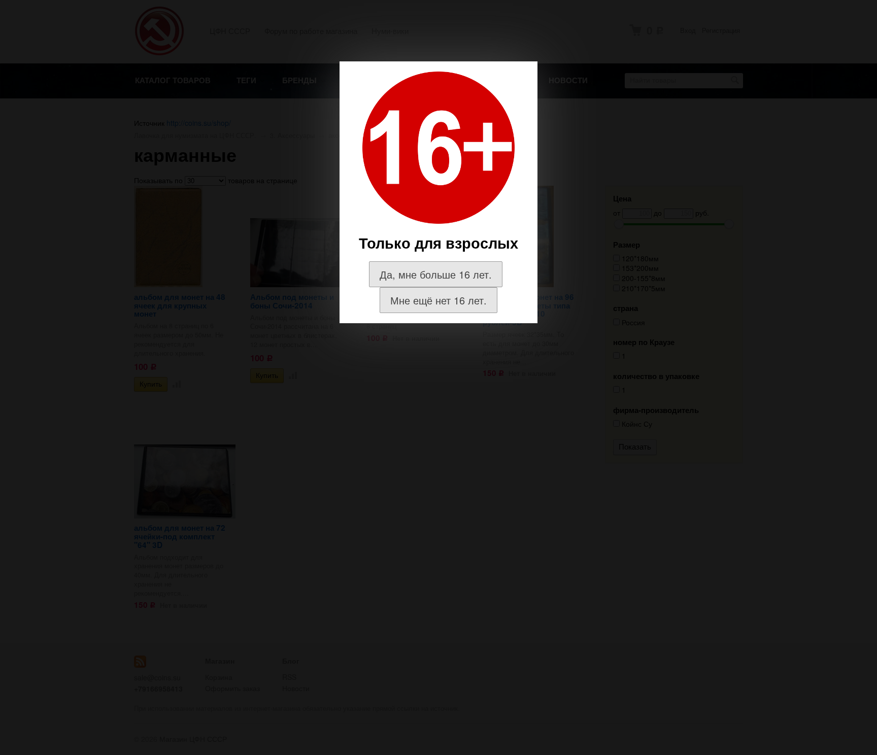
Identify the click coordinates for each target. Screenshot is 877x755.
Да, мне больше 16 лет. (436, 274)
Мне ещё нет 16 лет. (438, 300)
